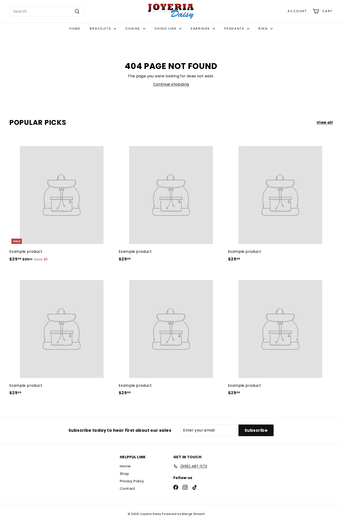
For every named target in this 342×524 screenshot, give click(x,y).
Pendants (235, 28)
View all (325, 122)
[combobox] (46, 11)
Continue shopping (171, 84)
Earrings (201, 28)
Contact (127, 488)
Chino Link (166, 28)
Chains (133, 28)
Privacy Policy (132, 481)
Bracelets (101, 28)
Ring (263, 28)
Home (74, 28)
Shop (124, 473)
